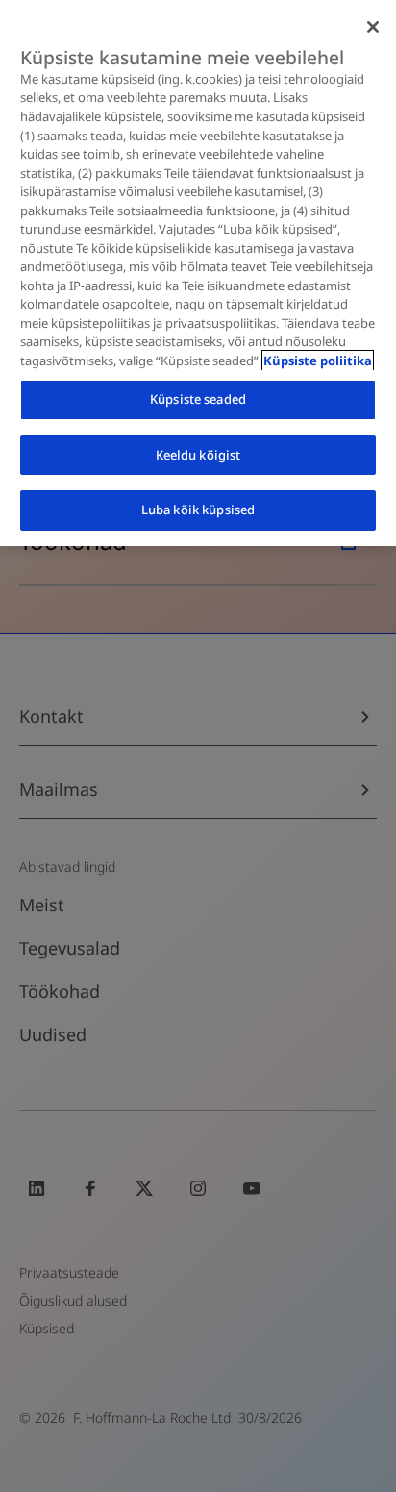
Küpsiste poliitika (317, 360)
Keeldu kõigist (198, 454)
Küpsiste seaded (198, 399)
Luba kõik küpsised (198, 509)
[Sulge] (373, 27)
